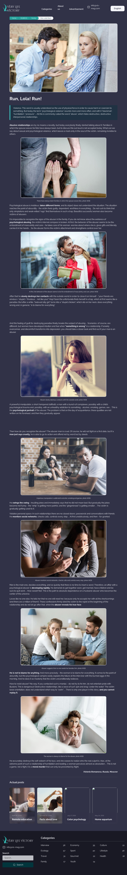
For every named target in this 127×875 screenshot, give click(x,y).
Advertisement (76, 9)
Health (112, 856)
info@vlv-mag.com (15, 847)
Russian (117, 14)
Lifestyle (112, 851)
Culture (112, 845)
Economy (82, 845)
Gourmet (82, 856)
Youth (82, 861)
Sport (82, 851)
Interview (53, 845)
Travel (53, 856)
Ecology (53, 851)
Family (53, 861)
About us (61, 7)
